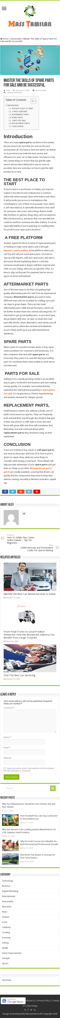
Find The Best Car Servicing (19, 675)
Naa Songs (32, 1005)
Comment (9, 707)
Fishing (5, 943)
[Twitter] (31, 1010)
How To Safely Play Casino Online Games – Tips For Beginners (20, 539)
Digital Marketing (10, 891)
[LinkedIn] (34, 1010)
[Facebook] (28, 1010)
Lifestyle (6, 958)
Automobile (16, 39)
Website (7, 758)
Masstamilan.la (33, 1013)
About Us (30, 1000)
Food (4, 922)
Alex (8, 90)
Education (6, 906)
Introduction (13, 105)
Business (6, 886)
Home (5, 39)
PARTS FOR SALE (19, 121)
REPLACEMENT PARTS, (21, 123)
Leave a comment (14, 93)
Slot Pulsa (6, 980)
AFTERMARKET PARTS (20, 115)
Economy (6, 937)
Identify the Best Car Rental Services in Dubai (30, 594)
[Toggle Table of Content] (32, 101)
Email (7, 747)
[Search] (53, 788)
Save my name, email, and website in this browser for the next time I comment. (29, 769)
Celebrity (6, 927)
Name (7, 737)
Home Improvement (11, 953)
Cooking (6, 932)
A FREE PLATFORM (19, 111)
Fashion (5, 917)
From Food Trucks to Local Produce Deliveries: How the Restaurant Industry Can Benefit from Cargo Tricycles (29, 634)
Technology (7, 881)
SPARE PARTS (17, 117)
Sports (5, 963)
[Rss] (25, 1010)
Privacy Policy (43, 1000)
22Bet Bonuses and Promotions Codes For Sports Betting (36, 548)
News (4, 911)
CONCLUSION (17, 126)
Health (5, 948)
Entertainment (8, 896)
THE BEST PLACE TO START (22, 109)
